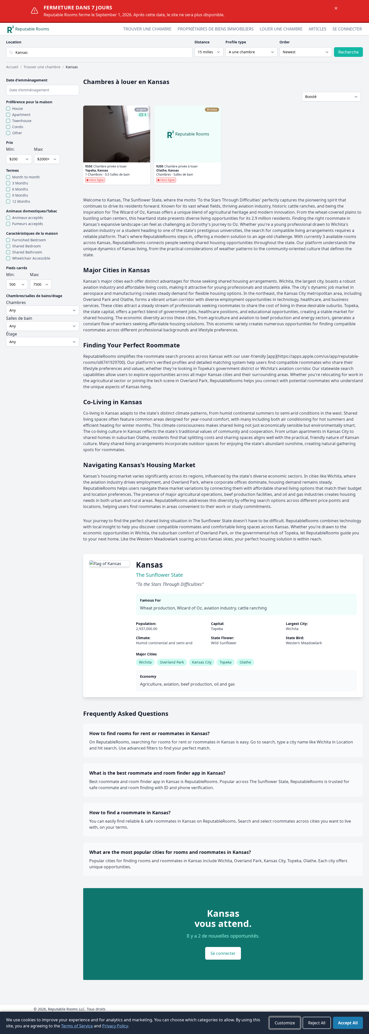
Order (284, 42)
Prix (9, 142)
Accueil (12, 66)
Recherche (348, 52)
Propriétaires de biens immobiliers (216, 29)
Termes (12, 170)
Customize (285, 1023)
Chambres (16, 302)
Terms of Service (77, 1026)
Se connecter (347, 29)
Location (13, 42)
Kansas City (202, 662)
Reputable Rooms (32, 29)
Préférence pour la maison (29, 101)
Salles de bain (19, 318)
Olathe (245, 662)
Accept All (348, 1023)
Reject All (316, 1023)
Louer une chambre (281, 29)
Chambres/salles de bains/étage (34, 295)
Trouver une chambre (147, 29)
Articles (317, 29)
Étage (11, 334)
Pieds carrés (16, 267)
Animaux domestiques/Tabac (31, 211)
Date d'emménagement (26, 80)
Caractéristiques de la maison (32, 233)
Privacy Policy (115, 1026)
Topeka (226, 662)
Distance (202, 42)
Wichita (145, 662)
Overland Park (172, 662)
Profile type (235, 42)
